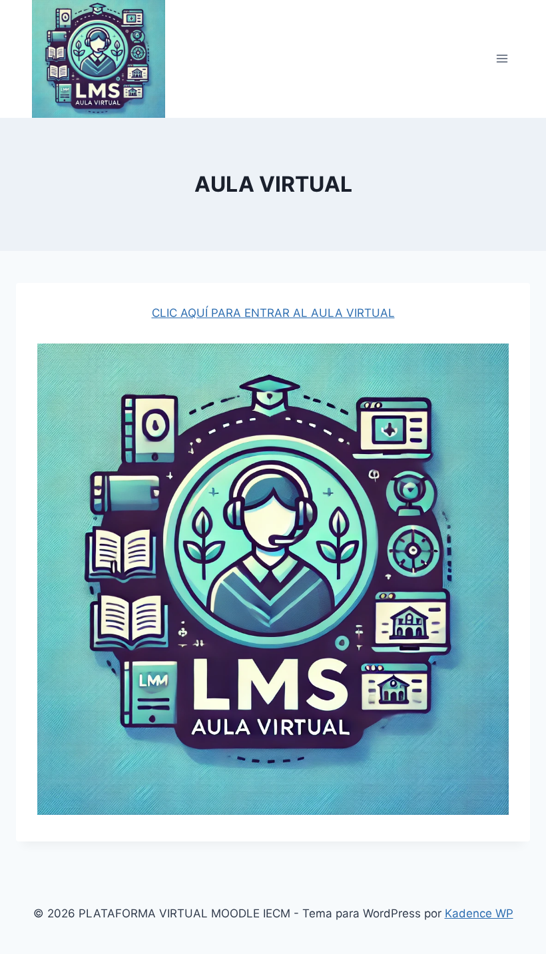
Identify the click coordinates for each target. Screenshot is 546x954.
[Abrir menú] (501, 59)
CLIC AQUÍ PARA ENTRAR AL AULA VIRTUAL (273, 313)
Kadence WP (479, 913)
